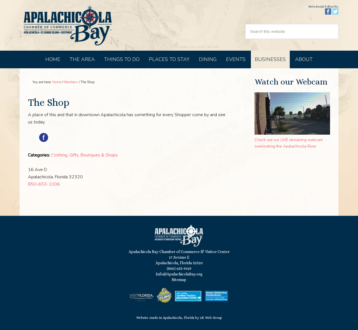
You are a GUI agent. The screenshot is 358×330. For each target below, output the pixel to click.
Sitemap (179, 279)
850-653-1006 (44, 184)
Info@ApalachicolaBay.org (179, 274)
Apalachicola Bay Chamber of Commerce (67, 25)
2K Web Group (211, 318)
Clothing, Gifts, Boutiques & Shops (84, 155)
